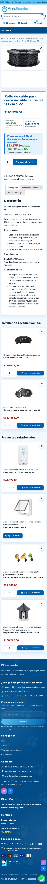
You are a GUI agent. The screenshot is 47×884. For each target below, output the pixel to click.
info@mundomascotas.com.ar (19, 776)
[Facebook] (43, 868)
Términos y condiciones (11, 750)
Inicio (3, 38)
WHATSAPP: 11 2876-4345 (18, 771)
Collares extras (9, 355)
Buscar (42, 16)
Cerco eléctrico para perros (28, 355)
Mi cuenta (10, 23)
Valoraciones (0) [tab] (15, 192)
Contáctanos (6, 754)
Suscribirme (23, 722)
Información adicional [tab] (31, 187)
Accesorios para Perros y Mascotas (21, 38)
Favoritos (25, 23)
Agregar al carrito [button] (32, 373)
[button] (41, 48)
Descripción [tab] (12, 187)
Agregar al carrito (25, 162)
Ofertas (37, 469)
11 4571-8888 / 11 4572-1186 (19, 767)
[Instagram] (43, 862)
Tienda (4, 745)
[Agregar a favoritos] (42, 331)
